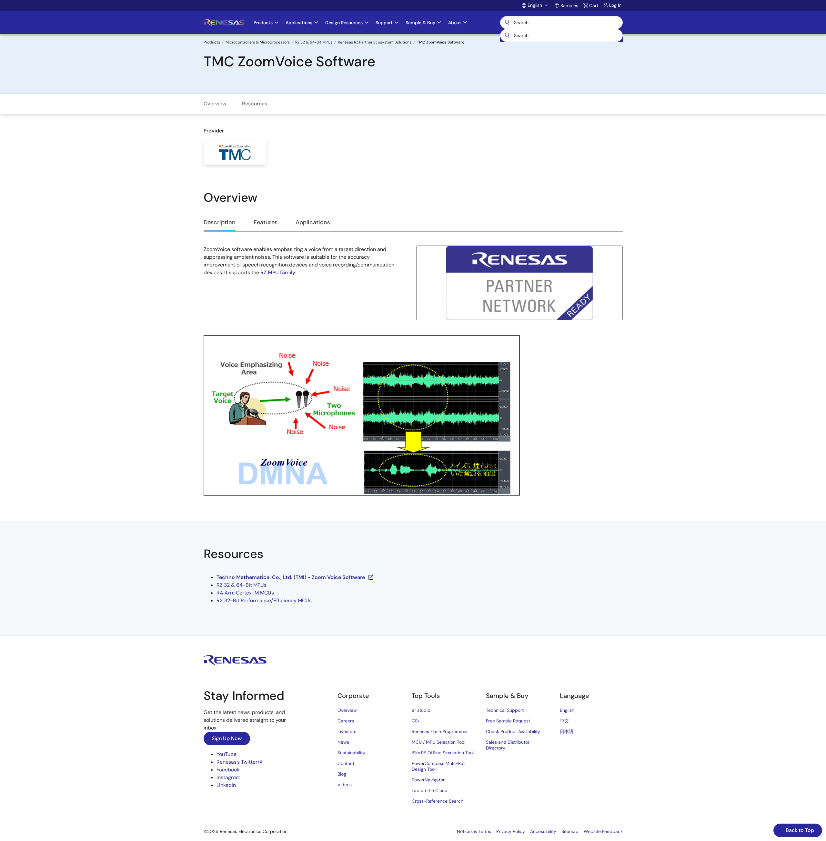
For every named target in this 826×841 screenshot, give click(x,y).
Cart (593, 5)
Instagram (228, 777)
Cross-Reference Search (437, 801)
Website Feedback (603, 831)
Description (220, 222)
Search (561, 22)
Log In (615, 5)
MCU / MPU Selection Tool (438, 742)
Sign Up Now (227, 738)
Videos (344, 785)
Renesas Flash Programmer (440, 731)
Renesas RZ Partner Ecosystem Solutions (374, 42)
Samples (569, 5)
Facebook (228, 769)
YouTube (227, 754)
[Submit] (507, 35)
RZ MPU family (277, 272)
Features (265, 222)
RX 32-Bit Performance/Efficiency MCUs (264, 600)
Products (212, 42)
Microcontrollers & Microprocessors (258, 42)
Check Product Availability (513, 731)
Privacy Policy (510, 831)
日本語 (566, 731)
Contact (345, 763)
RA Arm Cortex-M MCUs (245, 592)
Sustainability (351, 753)
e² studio (421, 710)
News (343, 742)
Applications (313, 222)
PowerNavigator (428, 780)
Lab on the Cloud (430, 790)
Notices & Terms (474, 831)
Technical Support (505, 710)
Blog (341, 774)
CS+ (416, 721)
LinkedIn (226, 785)
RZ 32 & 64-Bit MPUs (313, 42)
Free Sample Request (508, 721)
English (567, 710)
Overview (215, 103)
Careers (345, 721)
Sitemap (570, 831)
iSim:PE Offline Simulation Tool (443, 753)
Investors (346, 731)
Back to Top (799, 830)
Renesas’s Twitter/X (240, 762)
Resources (254, 103)
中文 (564, 721)
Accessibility (543, 831)
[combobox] (561, 35)
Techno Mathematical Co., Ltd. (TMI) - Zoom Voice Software (291, 577)
